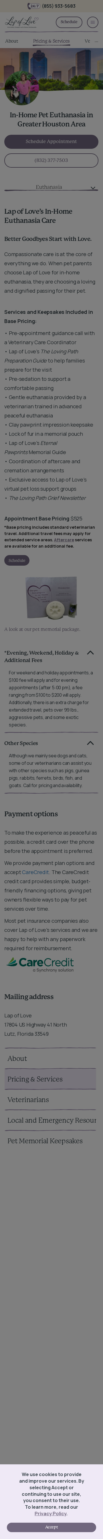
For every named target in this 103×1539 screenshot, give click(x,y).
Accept (51, 1527)
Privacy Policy (50, 1513)
